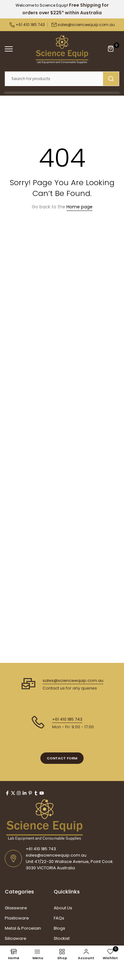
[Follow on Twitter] (13, 793)
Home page (79, 207)
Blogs (59, 928)
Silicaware (15, 938)
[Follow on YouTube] (41, 793)
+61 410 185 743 (30, 24)
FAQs (59, 918)
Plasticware (17, 918)
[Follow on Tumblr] (35, 793)
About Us (63, 908)
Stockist (62, 938)
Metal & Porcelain (23, 928)
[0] (110, 48)
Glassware (16, 908)
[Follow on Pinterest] (30, 793)
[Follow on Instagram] (18, 793)
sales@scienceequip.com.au (86, 24)
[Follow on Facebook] (7, 793)
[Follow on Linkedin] (24, 793)
